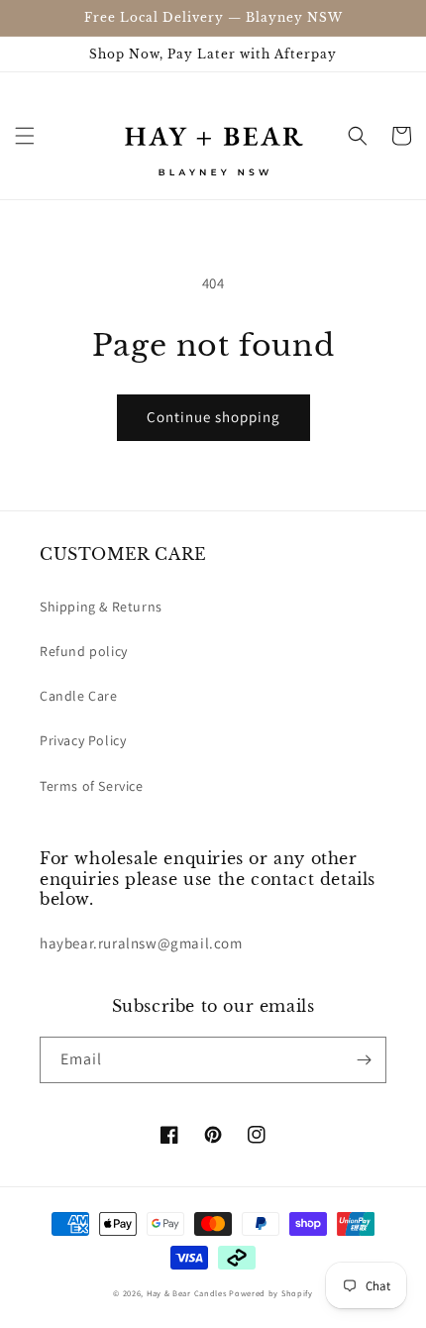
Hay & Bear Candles (188, 1292)
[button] (25, 136)
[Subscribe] (363, 1060)
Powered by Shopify (271, 1292)
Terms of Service (92, 786)
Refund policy (84, 651)
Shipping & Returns (101, 606)
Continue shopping (213, 416)
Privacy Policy (83, 740)
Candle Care (79, 696)
